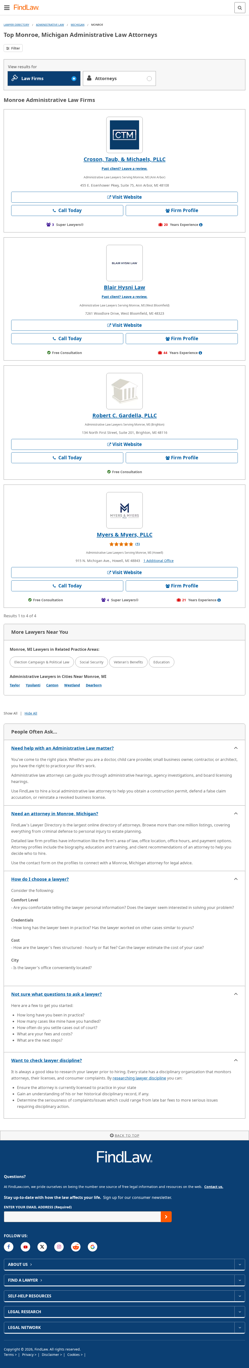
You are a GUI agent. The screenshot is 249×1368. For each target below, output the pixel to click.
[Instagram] (59, 1247)
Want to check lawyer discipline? (46, 1060)
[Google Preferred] (92, 1247)
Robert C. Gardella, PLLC (124, 415)
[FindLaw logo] (28, 7)
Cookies (74, 1354)
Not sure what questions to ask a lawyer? (56, 994)
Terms (9, 1354)
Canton (52, 685)
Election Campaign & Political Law (41, 662)
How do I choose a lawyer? (40, 879)
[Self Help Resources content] (239, 1296)
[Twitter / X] (42, 1247)
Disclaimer (51, 1354)
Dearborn (94, 685)
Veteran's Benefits (128, 662)
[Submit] (166, 1216)
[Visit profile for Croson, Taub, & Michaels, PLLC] (124, 135)
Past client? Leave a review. (124, 168)
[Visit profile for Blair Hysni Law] (124, 263)
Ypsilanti (33, 685)
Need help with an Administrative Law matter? (62, 748)
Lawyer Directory (16, 24)
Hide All (31, 713)
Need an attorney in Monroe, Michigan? (54, 813)
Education (161, 662)
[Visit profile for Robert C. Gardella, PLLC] (124, 391)
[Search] (239, 7)
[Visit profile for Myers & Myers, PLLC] (124, 510)
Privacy (28, 1354)
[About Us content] (239, 1264)
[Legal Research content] (239, 1311)
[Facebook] (8, 1247)
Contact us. (213, 1186)
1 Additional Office (158, 560)
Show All (11, 713)
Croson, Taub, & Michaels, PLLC (125, 159)
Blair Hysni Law (124, 287)
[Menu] (7, 7)
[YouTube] (25, 1247)
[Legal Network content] (239, 1327)
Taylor (15, 685)
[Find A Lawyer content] (239, 1280)
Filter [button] (15, 48)
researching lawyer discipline (139, 1078)
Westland (72, 685)
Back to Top (127, 1135)
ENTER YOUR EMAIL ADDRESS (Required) (38, 1207)
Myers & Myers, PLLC (124, 534)
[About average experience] (201, 224)
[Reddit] (75, 1247)
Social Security (91, 662)
